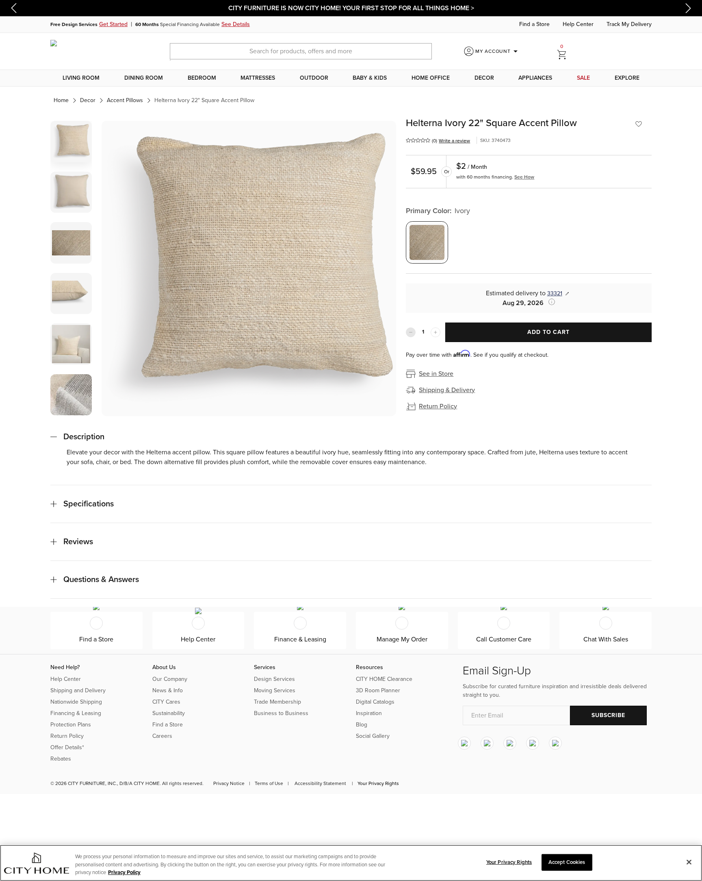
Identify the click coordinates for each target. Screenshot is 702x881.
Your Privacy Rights (378, 783)
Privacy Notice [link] (229, 783)
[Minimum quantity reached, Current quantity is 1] (411, 332)
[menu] (351, 78)
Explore (627, 77)
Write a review (454, 141)
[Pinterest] (532, 743)
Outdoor (314, 77)
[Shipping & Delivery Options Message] (549, 302)
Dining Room (143, 77)
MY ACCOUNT (497, 51)
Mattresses (257, 77)
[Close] (689, 862)
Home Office (431, 77)
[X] (510, 743)
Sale (583, 77)
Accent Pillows (125, 100)
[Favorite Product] (638, 124)
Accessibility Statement (320, 783)
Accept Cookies (566, 862)
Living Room (81, 77)
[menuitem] (81, 78)
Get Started (113, 24)
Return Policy (438, 406)
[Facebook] (487, 743)
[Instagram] (464, 743)
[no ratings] (418, 140)
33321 (554, 293)
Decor (484, 77)
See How (524, 177)
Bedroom (202, 77)
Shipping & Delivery (447, 390)
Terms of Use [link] (269, 783)
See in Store (436, 374)
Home (61, 100)
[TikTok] (555, 743)
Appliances (535, 77)
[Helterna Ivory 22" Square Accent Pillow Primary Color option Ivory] (427, 242)
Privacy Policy (124, 872)
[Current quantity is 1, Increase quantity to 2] (435, 332)
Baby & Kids (370, 77)
